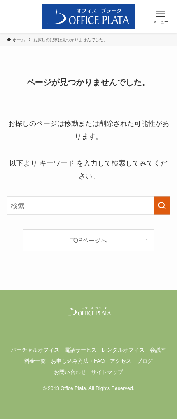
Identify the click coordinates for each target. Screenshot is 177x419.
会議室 (158, 349)
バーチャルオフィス (35, 349)
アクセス (120, 361)
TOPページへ (88, 239)
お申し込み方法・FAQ (78, 361)
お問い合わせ (70, 372)
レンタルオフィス (123, 349)
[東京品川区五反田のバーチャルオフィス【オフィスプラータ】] (88, 16)
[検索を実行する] (162, 205)
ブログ (145, 361)
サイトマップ (107, 372)
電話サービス (81, 349)
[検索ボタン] (16, 16)
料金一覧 (35, 361)
